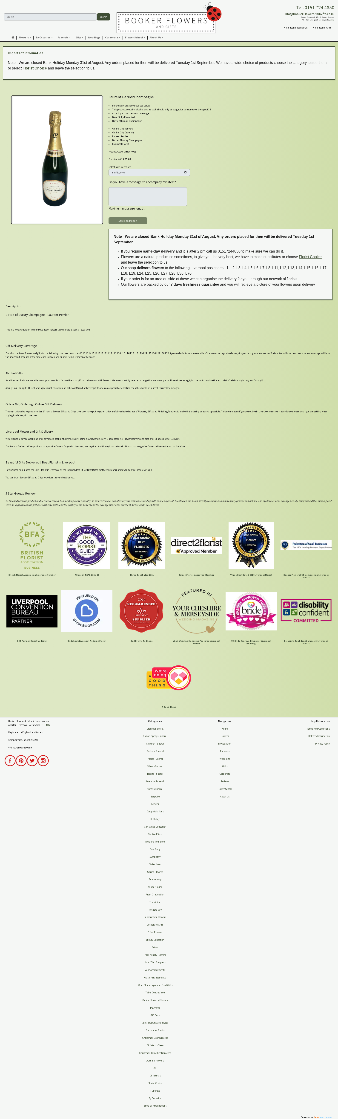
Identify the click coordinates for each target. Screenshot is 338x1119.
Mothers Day (155, 909)
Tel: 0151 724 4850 (315, 7)
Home (225, 728)
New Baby (155, 849)
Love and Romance (155, 841)
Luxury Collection (155, 939)
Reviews (225, 781)
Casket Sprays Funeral (155, 736)
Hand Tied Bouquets (155, 962)
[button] (25, 38)
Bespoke (155, 796)
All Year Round (155, 887)
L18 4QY (332, 20)
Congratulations (155, 811)
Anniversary (155, 879)
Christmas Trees (155, 1045)
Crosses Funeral (154, 728)
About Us (224, 796)
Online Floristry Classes (155, 1000)
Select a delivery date (120, 167)
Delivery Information (319, 736)
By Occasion (155, 1098)
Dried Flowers (155, 932)
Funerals (155, 1090)
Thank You (154, 902)
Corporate (224, 773)
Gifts (224, 766)
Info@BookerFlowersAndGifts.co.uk (309, 14)
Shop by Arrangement (155, 1105)
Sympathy (154, 856)
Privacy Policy (322, 743)
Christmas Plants (155, 1030)
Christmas (155, 1075)
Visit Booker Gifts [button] (322, 27)
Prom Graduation (155, 894)
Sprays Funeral (155, 789)
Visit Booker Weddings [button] (295, 27)
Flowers (225, 736)
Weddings (225, 758)
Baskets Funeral (155, 751)
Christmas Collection (155, 826)
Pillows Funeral (155, 766)
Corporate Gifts (155, 924)
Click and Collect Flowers (155, 1022)
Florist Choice (35, 68)
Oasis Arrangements (155, 977)
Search (103, 16)
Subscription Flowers (155, 917)
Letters (155, 803)
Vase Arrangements (155, 970)
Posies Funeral (155, 758)
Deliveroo (155, 1007)
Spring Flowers (155, 872)
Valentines (155, 864)
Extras (155, 947)
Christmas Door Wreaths (155, 1037)
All (155, 1068)
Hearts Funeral (155, 773)
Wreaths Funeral (155, 781)
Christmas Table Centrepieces (155, 1053)
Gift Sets (155, 1015)
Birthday (155, 819)
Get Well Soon (155, 834)
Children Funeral (155, 743)
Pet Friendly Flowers (155, 954)
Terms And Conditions (318, 728)
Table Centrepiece (155, 992)
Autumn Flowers (155, 1060)
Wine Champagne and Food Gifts (155, 985)
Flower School (225, 789)
